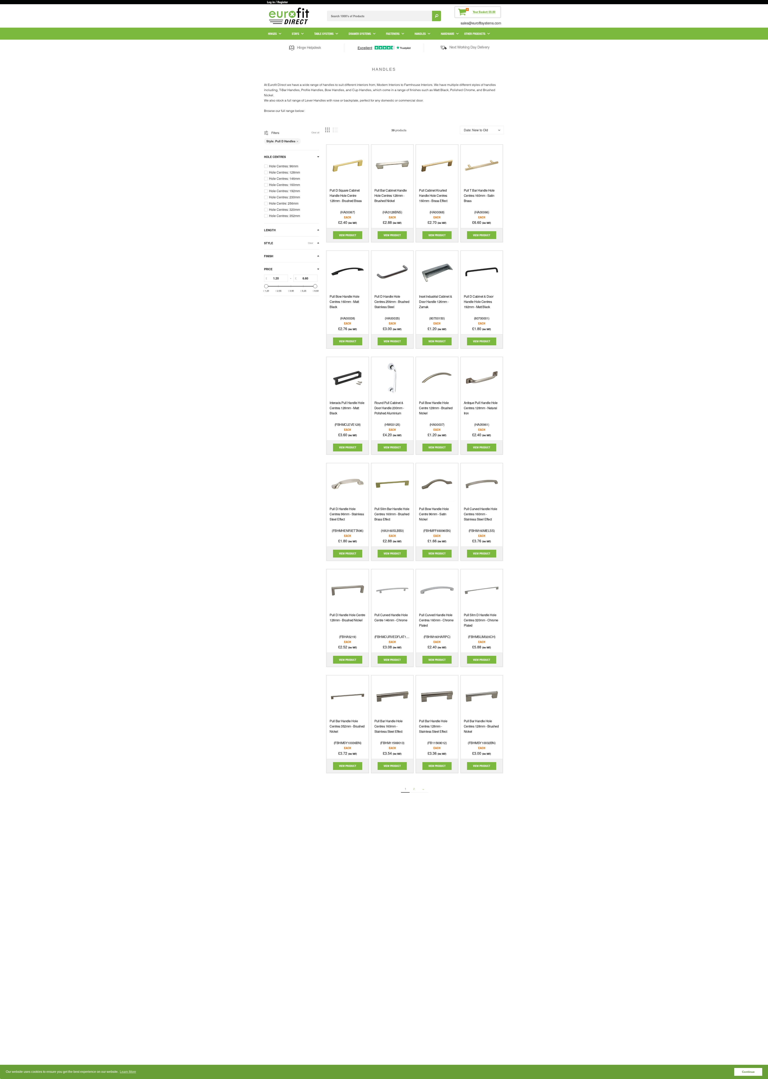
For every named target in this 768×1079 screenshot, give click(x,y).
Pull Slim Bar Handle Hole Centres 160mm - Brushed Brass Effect (391, 513)
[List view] (335, 130)
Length (270, 230)
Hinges (272, 33)
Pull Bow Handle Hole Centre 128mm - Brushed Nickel (435, 407)
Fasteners (393, 33)
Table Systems (324, 33)
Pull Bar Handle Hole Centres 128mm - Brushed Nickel (481, 726)
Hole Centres (275, 157)
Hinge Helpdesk (309, 47)
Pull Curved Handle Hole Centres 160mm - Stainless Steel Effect (480, 513)
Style (268, 243)
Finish (268, 256)
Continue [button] (748, 1071)
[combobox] (379, 16)
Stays (295, 33)
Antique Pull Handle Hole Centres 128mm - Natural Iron (481, 407)
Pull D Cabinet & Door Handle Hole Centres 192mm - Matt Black (478, 301)
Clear (310, 242)
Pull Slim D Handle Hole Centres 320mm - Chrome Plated (481, 620)
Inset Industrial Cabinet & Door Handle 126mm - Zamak (435, 301)
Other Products (474, 33)
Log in (271, 2)
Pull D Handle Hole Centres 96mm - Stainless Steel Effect (347, 513)
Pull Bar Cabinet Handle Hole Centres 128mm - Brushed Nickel (390, 195)
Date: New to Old (476, 130)
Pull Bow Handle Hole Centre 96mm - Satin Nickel (434, 513)
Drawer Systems (360, 33)
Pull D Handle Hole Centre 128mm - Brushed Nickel (347, 617)
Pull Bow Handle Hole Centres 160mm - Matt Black (344, 301)
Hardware (447, 33)
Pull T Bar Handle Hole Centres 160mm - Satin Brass (479, 195)
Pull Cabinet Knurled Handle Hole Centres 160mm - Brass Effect (433, 195)
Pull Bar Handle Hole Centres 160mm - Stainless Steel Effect (388, 726)
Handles (420, 33)
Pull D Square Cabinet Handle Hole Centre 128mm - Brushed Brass (346, 195)
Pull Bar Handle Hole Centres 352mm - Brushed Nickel (347, 726)
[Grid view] (327, 130)
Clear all (315, 132)
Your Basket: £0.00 (484, 12)
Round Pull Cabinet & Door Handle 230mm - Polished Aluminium (389, 407)
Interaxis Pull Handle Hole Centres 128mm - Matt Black (347, 407)
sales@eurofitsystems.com (481, 22)
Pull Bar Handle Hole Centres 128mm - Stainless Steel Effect (433, 726)
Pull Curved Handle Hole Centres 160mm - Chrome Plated (436, 620)
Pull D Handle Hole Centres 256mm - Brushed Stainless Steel (391, 301)
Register (282, 2)
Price (268, 269)
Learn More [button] (128, 1071)
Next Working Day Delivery (469, 46)
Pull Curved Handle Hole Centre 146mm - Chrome (391, 617)
